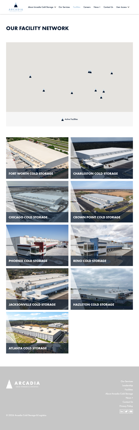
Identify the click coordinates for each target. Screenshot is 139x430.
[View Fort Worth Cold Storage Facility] (37, 158)
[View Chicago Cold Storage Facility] (37, 201)
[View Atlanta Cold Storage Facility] (37, 332)
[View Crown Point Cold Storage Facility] (102, 201)
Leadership (127, 385)
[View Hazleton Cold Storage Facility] (102, 289)
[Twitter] (126, 411)
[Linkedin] (122, 411)
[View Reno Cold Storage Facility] (102, 245)
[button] (90, 71)
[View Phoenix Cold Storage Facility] (37, 245)
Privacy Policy (126, 406)
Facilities (129, 389)
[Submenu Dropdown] (55, 7)
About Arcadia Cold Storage (119, 393)
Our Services (127, 381)
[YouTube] (131, 411)
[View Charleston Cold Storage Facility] (102, 158)
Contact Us (128, 401)
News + (129, 397)
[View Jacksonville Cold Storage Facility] (37, 289)
